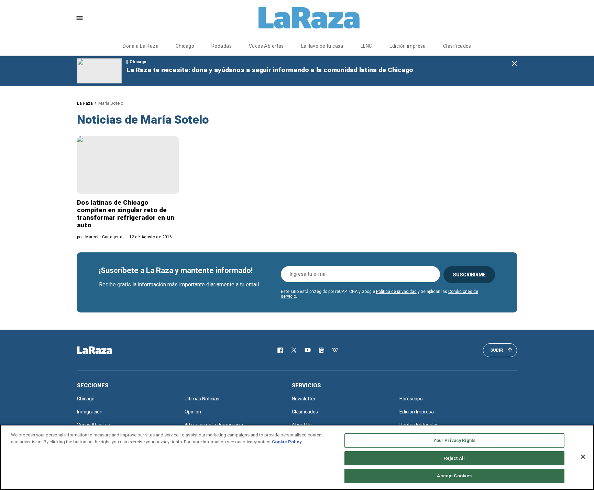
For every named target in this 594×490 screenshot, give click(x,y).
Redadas (221, 46)
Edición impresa (407, 46)
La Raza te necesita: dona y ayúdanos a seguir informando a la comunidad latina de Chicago (269, 70)
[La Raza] (309, 18)
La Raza (85, 103)
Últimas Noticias (202, 398)
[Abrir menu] (79, 18)
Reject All (454, 458)
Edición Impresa (416, 411)
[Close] (583, 456)
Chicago (185, 46)
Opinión (193, 411)
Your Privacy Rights (454, 440)
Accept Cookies (454, 475)
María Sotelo (110, 103)
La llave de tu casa (322, 46)
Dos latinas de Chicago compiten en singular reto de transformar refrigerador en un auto (125, 213)
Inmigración (89, 411)
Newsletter (304, 398)
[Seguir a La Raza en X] (294, 350)
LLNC (366, 46)
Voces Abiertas (266, 46)
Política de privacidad (396, 291)
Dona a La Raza (140, 46)
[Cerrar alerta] (514, 63)
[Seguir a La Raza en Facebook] (280, 350)
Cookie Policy (287, 441)
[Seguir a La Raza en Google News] (321, 350)
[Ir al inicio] (104, 350)
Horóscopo (411, 398)
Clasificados (457, 46)
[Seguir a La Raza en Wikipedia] (335, 350)
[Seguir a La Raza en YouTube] (308, 350)
